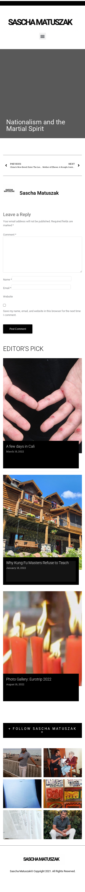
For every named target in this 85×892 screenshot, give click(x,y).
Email (7, 288)
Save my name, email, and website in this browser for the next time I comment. (42, 313)
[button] (42, 36)
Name (7, 279)
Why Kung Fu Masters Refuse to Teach (37, 563)
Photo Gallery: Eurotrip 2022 (28, 679)
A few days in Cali (20, 446)
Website (8, 296)
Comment (9, 234)
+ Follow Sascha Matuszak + (42, 730)
